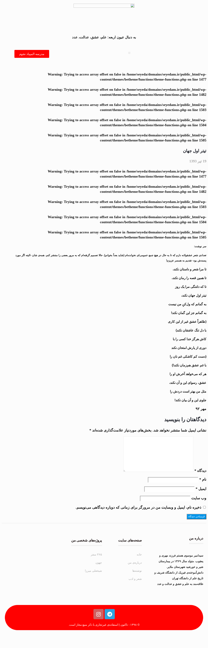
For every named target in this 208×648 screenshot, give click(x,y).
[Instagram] (98, 614)
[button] (129, 53)
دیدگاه (200, 471)
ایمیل (201, 489)
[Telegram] (110, 614)
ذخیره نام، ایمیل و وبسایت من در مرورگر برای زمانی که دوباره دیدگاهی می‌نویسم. (138, 507)
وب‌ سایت (198, 498)
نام (202, 479)
